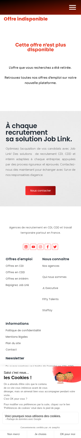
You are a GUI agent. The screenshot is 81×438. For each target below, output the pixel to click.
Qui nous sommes (54, 277)
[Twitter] (55, 247)
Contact (11, 349)
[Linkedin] (26, 247)
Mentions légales (17, 337)
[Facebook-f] (48, 247)
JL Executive (50, 288)
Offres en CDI (15, 266)
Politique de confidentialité (23, 330)
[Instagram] (40, 247)
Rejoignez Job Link (17, 285)
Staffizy (47, 310)
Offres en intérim (17, 279)
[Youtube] (33, 247)
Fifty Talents (50, 299)
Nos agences (50, 266)
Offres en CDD (15, 272)
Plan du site (13, 343)
